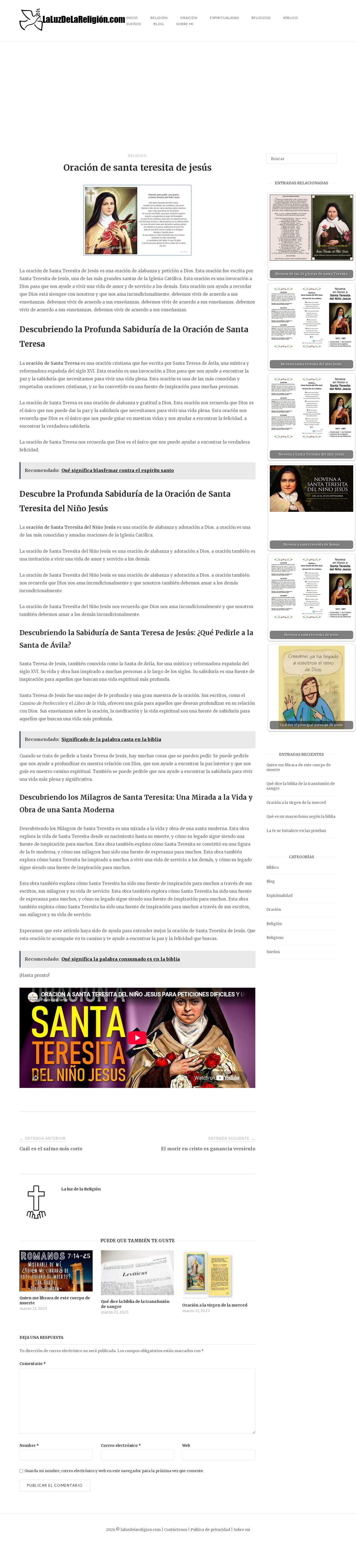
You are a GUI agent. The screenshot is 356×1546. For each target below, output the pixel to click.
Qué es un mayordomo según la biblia (300, 816)
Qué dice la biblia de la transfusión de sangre (300, 786)
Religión (137, 155)
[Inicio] (72, 29)
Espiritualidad (224, 18)
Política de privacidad (210, 1529)
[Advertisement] (178, 98)
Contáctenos (175, 1529)
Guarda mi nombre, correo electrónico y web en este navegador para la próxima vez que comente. (114, 1471)
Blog (159, 24)
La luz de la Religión (81, 1189)
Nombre (29, 1445)
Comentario (32, 1363)
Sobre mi (185, 24)
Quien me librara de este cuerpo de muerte (298, 767)
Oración (273, 909)
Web (186, 1445)
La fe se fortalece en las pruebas (296, 830)
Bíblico (290, 18)
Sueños (133, 24)
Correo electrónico (121, 1445)
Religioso (261, 18)
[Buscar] (330, 156)
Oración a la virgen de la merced (296, 802)
